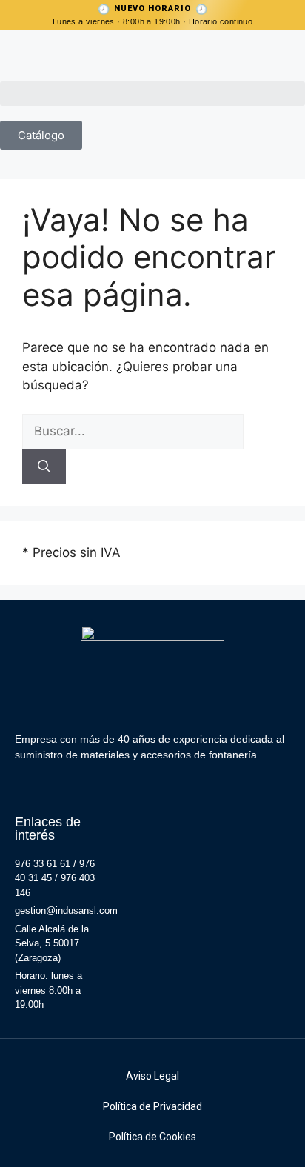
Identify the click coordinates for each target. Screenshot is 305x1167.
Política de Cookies (152, 1137)
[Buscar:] (133, 431)
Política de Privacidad (152, 1106)
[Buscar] (44, 467)
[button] (152, 93)
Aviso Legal (152, 1076)
